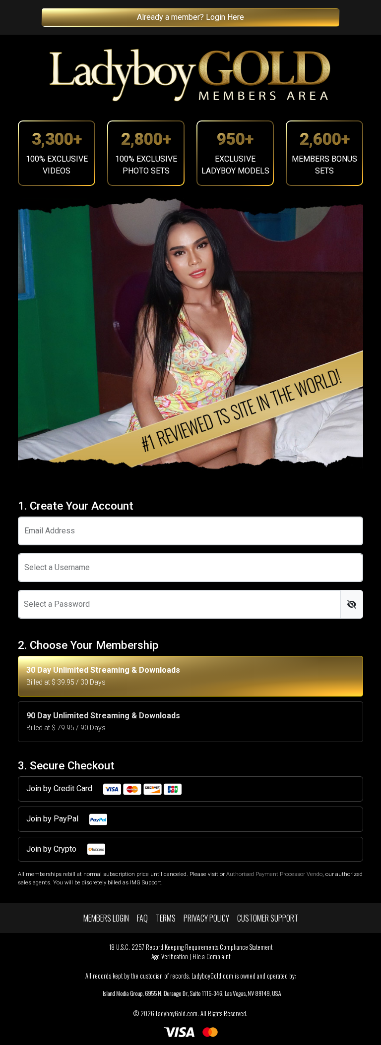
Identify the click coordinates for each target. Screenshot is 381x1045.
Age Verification (169, 956)
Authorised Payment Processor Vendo (274, 874)
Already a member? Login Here (190, 17)
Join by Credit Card (60, 788)
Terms (166, 918)
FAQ (142, 918)
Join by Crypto (52, 849)
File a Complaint (211, 956)
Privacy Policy (206, 918)
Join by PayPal (53, 818)
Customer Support (267, 918)
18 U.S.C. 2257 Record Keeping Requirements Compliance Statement (190, 947)
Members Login (106, 918)
